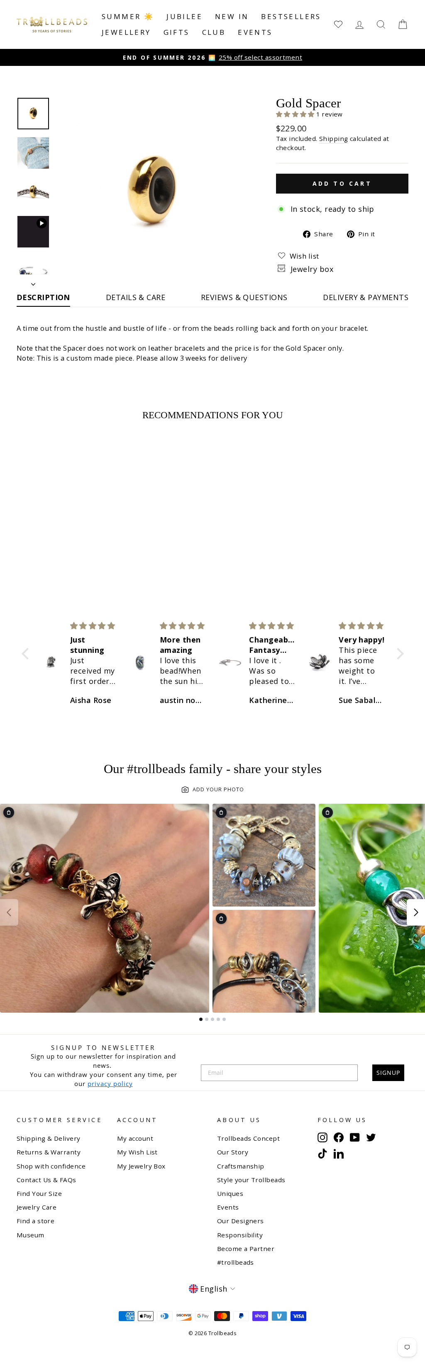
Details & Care (135, 297)
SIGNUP (388, 1072)
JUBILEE (184, 16)
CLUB (214, 32)
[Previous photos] (9, 912)
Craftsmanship (240, 1166)
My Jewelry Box (141, 1166)
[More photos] (416, 912)
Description (43, 297)
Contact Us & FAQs (46, 1180)
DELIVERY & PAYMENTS (365, 297)
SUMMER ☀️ (128, 16)
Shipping (333, 138)
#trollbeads (235, 1262)
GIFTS (177, 32)
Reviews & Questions (244, 297)
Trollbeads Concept (248, 1138)
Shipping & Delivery (49, 1138)
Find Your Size (39, 1193)
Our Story (232, 1152)
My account (135, 1138)
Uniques (230, 1193)
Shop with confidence (51, 1166)
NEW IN (232, 16)
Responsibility (240, 1235)
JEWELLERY (126, 32)
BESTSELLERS (291, 16)
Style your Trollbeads (251, 1180)
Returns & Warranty (49, 1152)
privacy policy (110, 1083)
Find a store (35, 1221)
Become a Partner (245, 1248)
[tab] (201, 1019)
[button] (296, 114)
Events (255, 32)
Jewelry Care (36, 1207)
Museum (30, 1235)
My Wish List (137, 1152)
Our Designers (240, 1221)
